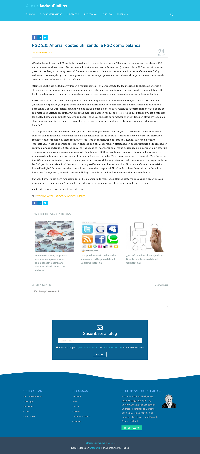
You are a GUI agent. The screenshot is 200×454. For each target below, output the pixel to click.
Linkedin (76, 411)
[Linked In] (40, 37)
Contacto (76, 421)
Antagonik (94, 447)
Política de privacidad (95, 442)
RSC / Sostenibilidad (32, 396)
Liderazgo (28, 401)
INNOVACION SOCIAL (44, 196)
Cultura (26, 411)
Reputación (28, 406)
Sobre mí (76, 396)
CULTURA (107, 14)
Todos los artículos (81, 416)
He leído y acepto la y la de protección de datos (101, 347)
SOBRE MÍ (121, 14)
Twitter (75, 406)
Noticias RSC (29, 416)
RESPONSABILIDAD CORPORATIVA (70, 196)
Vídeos (75, 401)
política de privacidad (88, 347)
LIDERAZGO (73, 14)
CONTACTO (133, 428)
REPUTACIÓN (90, 14)
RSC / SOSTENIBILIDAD (51, 14)
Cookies (112, 442)
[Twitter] (45, 37)
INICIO (31, 14)
